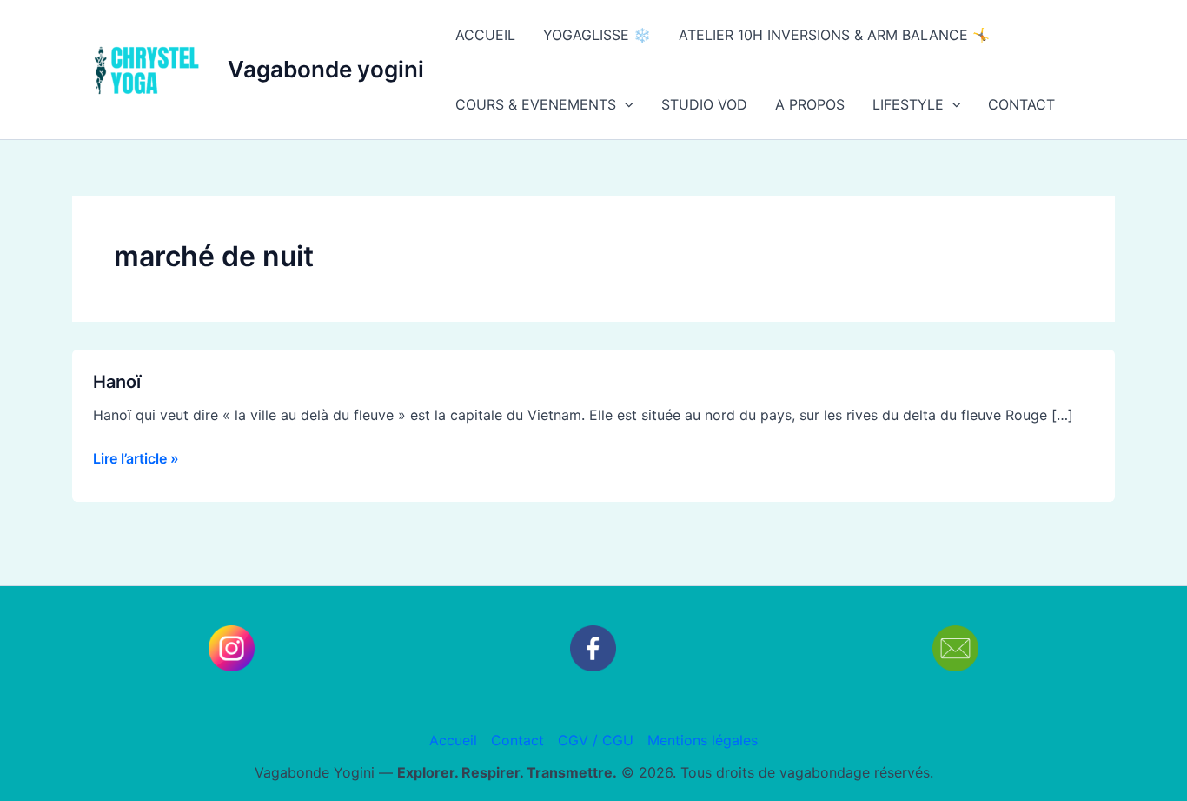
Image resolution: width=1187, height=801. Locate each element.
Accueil (453, 740)
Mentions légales (702, 740)
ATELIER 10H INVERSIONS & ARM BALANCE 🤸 (834, 34)
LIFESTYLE (908, 104)
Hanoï (117, 381)
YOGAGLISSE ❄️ (597, 34)
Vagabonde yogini (326, 69)
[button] (624, 104)
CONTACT (1021, 104)
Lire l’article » (136, 457)
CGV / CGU (595, 740)
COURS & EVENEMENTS (535, 104)
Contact (517, 740)
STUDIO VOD (704, 104)
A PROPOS (810, 104)
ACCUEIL (485, 34)
